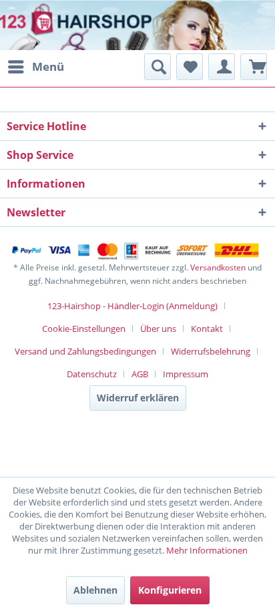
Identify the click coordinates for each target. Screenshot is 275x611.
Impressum (185, 374)
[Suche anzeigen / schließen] (157, 66)
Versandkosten (218, 267)
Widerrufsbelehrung (210, 351)
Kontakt (207, 329)
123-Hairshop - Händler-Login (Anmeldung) (132, 306)
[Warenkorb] (253, 66)
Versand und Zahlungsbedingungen (85, 351)
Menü (48, 66)
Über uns (158, 329)
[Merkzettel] (189, 66)
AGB (139, 374)
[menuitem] (35, 66)
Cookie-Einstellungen (83, 329)
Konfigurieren (170, 590)
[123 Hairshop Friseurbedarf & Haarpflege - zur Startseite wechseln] (52, 26)
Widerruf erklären (138, 397)
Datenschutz (92, 374)
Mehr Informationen (207, 550)
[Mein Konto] (221, 66)
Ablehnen (95, 590)
